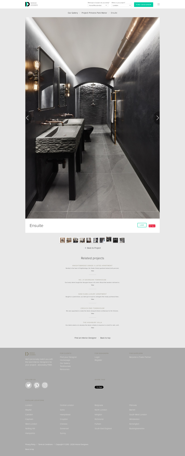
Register (98, 360)
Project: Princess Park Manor (94, 13)
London (28, 405)
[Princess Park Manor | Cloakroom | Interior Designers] (122, 243)
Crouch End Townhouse (93, 308)
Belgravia (99, 405)
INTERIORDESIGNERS (34, 4)
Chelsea (63, 424)
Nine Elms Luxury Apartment (92, 294)
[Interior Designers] (27, 8)
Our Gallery (73, 13)
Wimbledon (134, 419)
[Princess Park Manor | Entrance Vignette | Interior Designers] (62, 243)
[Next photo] (156, 117)
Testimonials (65, 366)
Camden (29, 414)
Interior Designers (81, 444)
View (92, 271)
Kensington (134, 424)
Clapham (29, 419)
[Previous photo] (28, 117)
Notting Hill (30, 428)
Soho (62, 410)
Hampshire (30, 433)
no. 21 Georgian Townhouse (92, 280)
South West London (138, 414)
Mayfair (28, 410)
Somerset (64, 428)
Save (153, 226)
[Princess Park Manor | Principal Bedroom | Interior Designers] (95, 243)
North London (101, 410)
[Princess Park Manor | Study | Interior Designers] (89, 243)
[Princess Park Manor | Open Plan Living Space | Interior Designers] (69, 243)
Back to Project (94, 248)
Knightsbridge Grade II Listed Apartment (92, 266)
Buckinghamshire (137, 428)
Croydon (64, 419)
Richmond (99, 419)
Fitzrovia (133, 405)
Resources (64, 369)
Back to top (105, 338)
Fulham (98, 424)
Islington (98, 414)
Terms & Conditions (45, 444)
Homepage (65, 360)
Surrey (63, 433)
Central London (67, 405)
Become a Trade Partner (140, 357)
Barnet (132, 410)
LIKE (142, 225)
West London (31, 424)
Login (97, 357)
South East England (103, 428)
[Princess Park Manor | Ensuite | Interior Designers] (109, 242)
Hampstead (65, 414)
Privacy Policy (30, 444)
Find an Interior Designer (86, 338)
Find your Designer (68, 357)
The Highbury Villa (92, 322)
